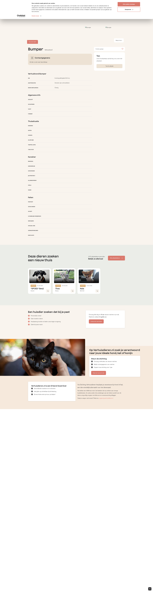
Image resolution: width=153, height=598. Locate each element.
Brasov (57, 290)
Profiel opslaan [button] (100, 49)
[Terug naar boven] (149, 588)
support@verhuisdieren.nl (106, 398)
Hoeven (32, 290)
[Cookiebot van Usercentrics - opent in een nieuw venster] (21, 16)
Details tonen (35, 16)
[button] (95, 35)
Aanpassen (128, 9)
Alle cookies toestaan (129, 4)
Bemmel (82, 290)
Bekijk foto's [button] (119, 40)
